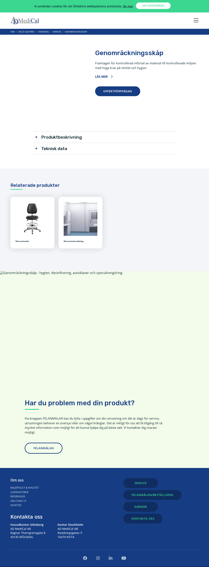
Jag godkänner (153, 5)
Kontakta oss (26, 516)
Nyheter (15, 505)
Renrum (57, 32)
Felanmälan (43, 448)
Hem (12, 32)
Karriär (140, 507)
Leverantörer (19, 492)
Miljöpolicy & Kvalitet (24, 487)
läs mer (128, 6)
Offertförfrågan (117, 91)
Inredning (43, 32)
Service (141, 483)
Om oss (17, 480)
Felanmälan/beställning (152, 495)
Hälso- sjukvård (26, 32)
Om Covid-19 (18, 501)
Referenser (17, 496)
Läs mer (101, 76)
